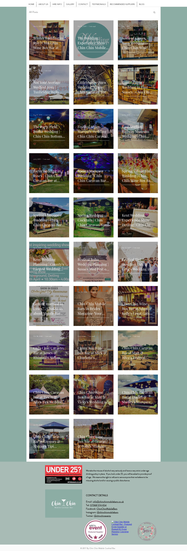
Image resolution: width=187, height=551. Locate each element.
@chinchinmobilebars (107, 512)
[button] (154, 12)
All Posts (33, 12)
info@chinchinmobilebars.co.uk (108, 501)
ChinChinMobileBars (107, 509)
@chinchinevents (102, 516)
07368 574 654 (98, 505)
